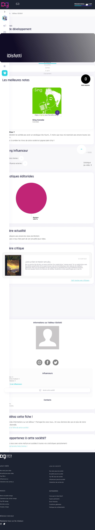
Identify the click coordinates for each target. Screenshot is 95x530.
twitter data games (4, 524)
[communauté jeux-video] (4, 73)
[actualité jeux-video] (4, 26)
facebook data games (1, 524)
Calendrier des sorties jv (7, 482)
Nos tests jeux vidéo (5, 470)
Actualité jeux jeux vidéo (7, 473)
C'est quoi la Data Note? (56, 496)
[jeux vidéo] (18, 3)
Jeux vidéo (4, 466)
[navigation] (4, 11)
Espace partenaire (54, 499)
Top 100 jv (2, 476)
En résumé (47, 62)
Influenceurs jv (4, 479)
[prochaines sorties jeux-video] (4, 32)
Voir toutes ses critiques (80, 280)
